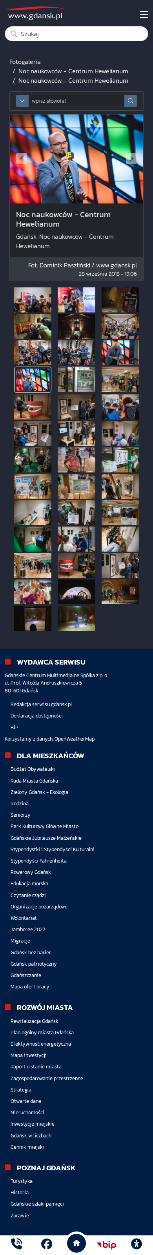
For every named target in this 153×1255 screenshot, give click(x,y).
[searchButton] (130, 101)
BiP (14, 727)
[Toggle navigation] (144, 15)
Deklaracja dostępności (37, 715)
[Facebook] (46, 1245)
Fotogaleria (25, 61)
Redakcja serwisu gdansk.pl (41, 704)
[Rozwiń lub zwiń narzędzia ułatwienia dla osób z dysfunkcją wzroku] (136, 1245)
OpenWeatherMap (75, 739)
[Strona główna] (16, 1245)
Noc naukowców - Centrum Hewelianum (73, 71)
